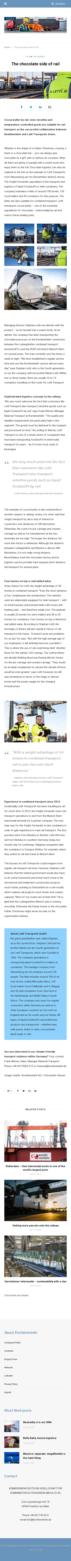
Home (7, 47)
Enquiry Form (10, 1359)
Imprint (7, 1392)
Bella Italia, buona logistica (39, 1438)
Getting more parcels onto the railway (35, 1225)
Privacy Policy (11, 1384)
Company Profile (12, 1342)
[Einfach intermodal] (35, 25)
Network (8, 1367)
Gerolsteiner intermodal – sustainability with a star (35, 1281)
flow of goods (35, 57)
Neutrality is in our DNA (37, 1422)
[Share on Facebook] (21, 107)
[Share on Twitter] (30, 107)
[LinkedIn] (40, 107)
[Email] (49, 107)
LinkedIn (8, 1375)
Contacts (8, 1351)
